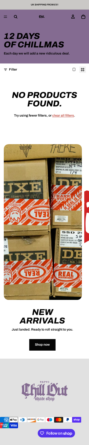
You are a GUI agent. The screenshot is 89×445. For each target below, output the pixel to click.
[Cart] (83, 17)
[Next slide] (81, 251)
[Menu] (5, 16)
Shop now (42, 344)
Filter (13, 69)
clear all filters (63, 115)
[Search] (15, 17)
